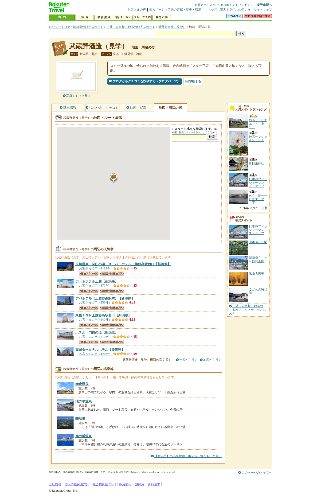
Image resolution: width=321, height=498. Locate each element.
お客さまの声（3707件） (96, 285)
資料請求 (154, 484)
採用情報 (125, 484)
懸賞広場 (103, 17)
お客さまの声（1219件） (96, 354)
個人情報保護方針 (77, 484)
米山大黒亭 (256, 273)
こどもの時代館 (258, 291)
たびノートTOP (59, 27)
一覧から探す (188, 360)
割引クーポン (123, 17)
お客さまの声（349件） (95, 319)
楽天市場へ (264, 5)
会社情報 (55, 484)
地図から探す (212, 360)
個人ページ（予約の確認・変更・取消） (176, 9)
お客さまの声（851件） (95, 302)
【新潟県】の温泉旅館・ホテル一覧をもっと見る (188, 456)
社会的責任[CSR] (104, 484)
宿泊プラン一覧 (88, 274)
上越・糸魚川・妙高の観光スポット (130, 27)
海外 (84, 17)
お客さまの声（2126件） (96, 336)
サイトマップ (263, 9)
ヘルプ (212, 9)
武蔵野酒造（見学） (172, 27)
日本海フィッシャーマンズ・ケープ (258, 230)
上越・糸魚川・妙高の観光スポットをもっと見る (249, 309)
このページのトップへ (257, 472)
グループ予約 (142, 17)
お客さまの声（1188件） (96, 268)
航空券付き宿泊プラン (112, 274)
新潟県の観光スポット (88, 27)
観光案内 (161, 17)
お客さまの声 (137, 9)
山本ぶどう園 (258, 242)
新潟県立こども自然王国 (258, 259)
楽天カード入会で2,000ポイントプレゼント (224, 5)
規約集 (139, 484)
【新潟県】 (123, 264)
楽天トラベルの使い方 (235, 9)
